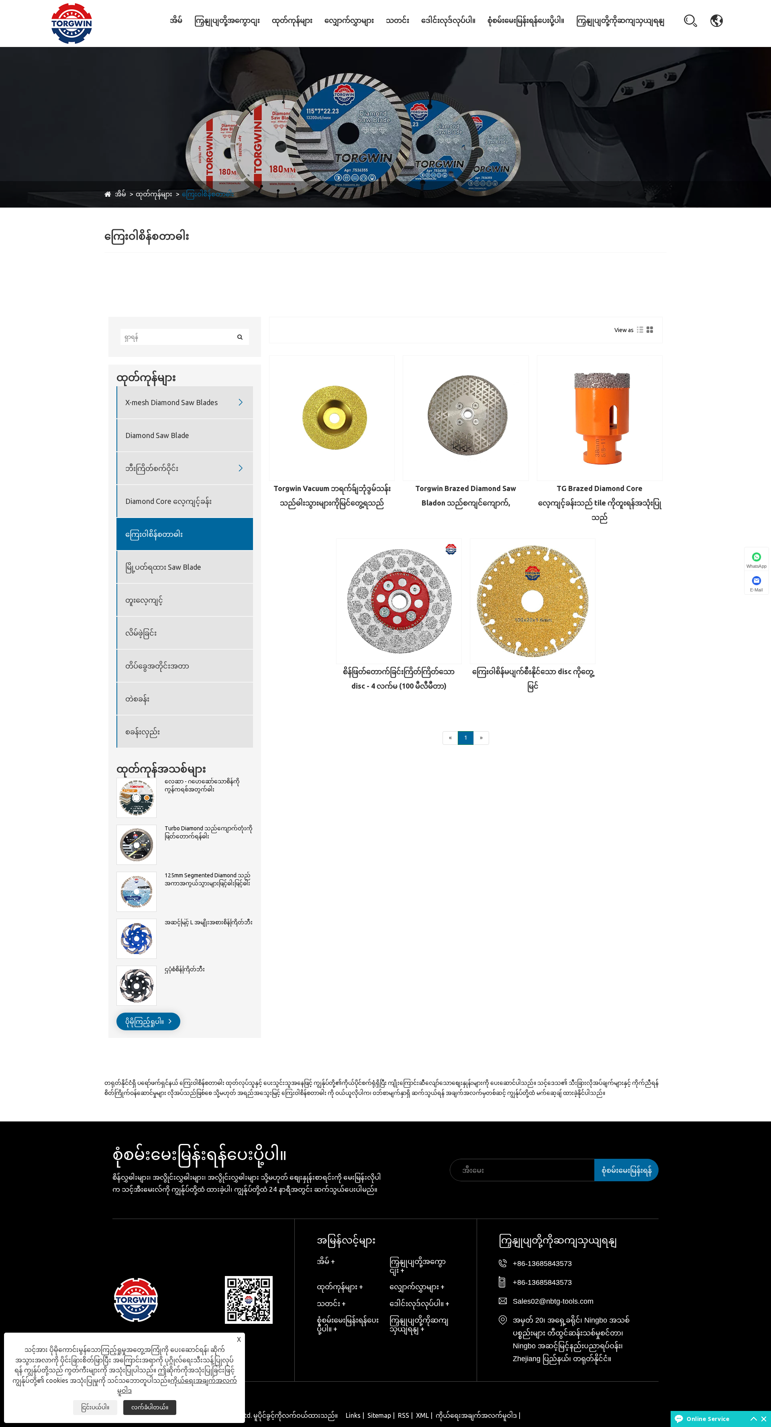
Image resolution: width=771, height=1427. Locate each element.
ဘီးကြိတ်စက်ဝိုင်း (151, 468)
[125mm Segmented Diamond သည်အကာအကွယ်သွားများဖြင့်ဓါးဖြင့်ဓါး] (136, 876)
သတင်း (397, 20)
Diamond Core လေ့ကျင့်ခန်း (168, 501)
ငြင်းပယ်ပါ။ (95, 1407)
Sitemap (379, 1415)
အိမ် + (326, 1261)
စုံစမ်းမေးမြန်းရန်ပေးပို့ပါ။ (525, 20)
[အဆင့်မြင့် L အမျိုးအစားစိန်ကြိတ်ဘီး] (136, 922)
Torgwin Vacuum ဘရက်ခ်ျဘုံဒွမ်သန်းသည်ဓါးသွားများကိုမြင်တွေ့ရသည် (332, 495)
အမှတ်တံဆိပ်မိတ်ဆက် (222, 36)
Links (353, 1415)
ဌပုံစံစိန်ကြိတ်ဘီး (185, 969)
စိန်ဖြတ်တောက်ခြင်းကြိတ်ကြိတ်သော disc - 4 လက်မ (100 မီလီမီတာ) (399, 678)
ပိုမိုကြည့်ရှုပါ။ (145, 1021)
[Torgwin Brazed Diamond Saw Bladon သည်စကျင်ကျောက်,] (465, 418)
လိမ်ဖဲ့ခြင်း (141, 633)
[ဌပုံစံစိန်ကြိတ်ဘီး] (136, 969)
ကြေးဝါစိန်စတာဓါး (208, 194)
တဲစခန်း (137, 699)
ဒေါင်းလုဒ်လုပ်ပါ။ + (419, 1303)
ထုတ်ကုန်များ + (340, 1286)
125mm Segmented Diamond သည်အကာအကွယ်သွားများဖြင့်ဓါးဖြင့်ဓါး (208, 879)
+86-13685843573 (542, 1264)
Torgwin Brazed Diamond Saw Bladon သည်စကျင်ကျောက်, (465, 495)
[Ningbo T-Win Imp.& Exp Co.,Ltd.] (71, 23)
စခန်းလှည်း (142, 732)
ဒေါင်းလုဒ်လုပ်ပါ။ (448, 20)
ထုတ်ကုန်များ (292, 20)
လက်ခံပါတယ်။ (149, 1407)
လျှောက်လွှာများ (349, 20)
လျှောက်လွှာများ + (417, 1286)
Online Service (708, 1419)
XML (422, 1415)
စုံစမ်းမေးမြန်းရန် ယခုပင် (627, 1173)
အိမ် (176, 20)
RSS (403, 1415)
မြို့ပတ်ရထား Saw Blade (163, 567)
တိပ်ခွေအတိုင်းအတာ (157, 666)
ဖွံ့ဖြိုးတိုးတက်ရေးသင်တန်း (222, 38)
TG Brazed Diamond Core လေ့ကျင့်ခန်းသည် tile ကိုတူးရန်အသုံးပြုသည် (599, 502)
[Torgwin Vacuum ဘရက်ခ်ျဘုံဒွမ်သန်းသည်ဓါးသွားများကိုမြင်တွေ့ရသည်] (332, 418)
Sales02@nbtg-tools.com (553, 1301)
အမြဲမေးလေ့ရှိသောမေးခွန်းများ (411, 36)
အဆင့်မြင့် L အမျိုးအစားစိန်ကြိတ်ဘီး (209, 922)
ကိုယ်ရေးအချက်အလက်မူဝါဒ (476, 1415)
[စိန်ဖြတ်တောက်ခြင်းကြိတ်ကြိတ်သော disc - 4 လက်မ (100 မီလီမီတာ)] (399, 601)
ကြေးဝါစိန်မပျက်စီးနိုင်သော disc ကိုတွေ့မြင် (533, 678)
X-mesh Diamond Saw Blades (299, 39)
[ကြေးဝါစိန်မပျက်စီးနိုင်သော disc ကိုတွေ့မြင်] (533, 601)
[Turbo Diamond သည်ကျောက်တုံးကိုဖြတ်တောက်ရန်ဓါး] (136, 829)
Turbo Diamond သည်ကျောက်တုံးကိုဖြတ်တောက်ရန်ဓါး (209, 832)
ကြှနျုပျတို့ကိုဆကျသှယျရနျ (620, 20)
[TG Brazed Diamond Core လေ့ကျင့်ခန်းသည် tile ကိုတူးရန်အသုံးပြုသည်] (600, 418)
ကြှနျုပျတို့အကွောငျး (227, 20)
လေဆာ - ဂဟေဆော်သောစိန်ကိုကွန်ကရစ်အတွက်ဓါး (202, 785)
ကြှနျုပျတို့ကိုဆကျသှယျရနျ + (419, 1324)
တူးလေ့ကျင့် (144, 600)
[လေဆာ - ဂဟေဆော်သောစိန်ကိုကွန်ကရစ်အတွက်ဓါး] (136, 782)
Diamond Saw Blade (294, 37)
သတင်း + (331, 1303)
